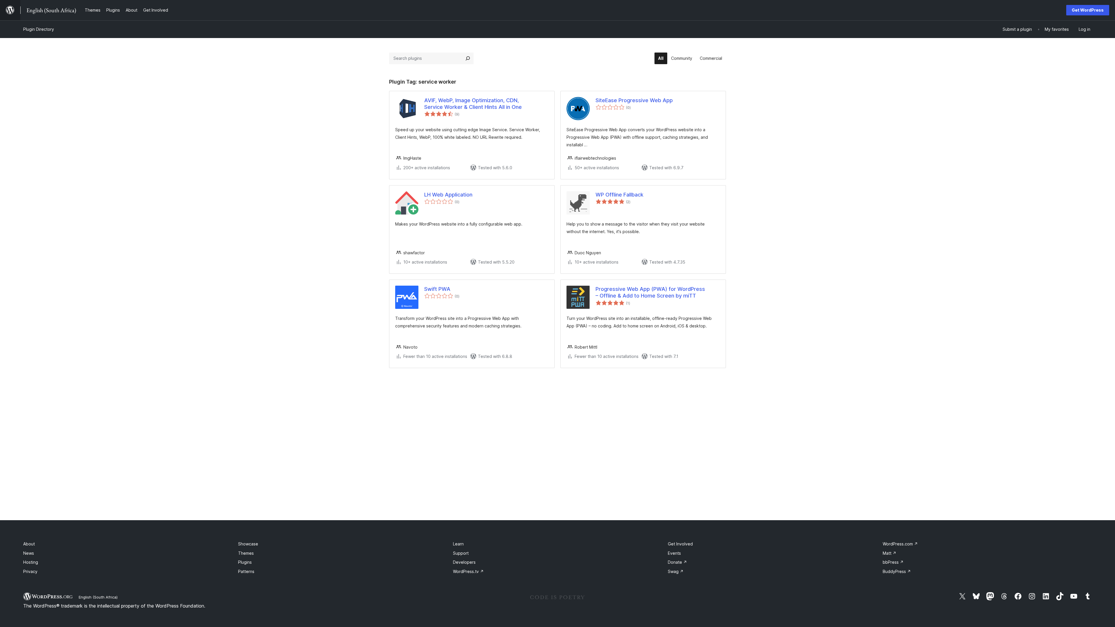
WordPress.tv (468, 571)
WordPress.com (900, 543)
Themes (246, 553)
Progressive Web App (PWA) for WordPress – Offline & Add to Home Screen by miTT (650, 292)
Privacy (30, 571)
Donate (677, 562)
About (29, 543)
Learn (458, 543)
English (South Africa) (98, 597)
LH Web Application (448, 195)
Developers (464, 562)
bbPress (893, 562)
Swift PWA (437, 289)
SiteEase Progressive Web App (634, 100)
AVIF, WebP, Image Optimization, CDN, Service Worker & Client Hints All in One (473, 103)
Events (674, 553)
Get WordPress (1088, 10)
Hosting (30, 562)
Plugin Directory (38, 29)
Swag (676, 571)
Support (461, 553)
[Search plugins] (468, 58)
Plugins (245, 562)
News (28, 553)
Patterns (246, 571)
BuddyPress (897, 571)
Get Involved (680, 543)
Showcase (248, 543)
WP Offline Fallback (619, 195)
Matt (889, 553)
